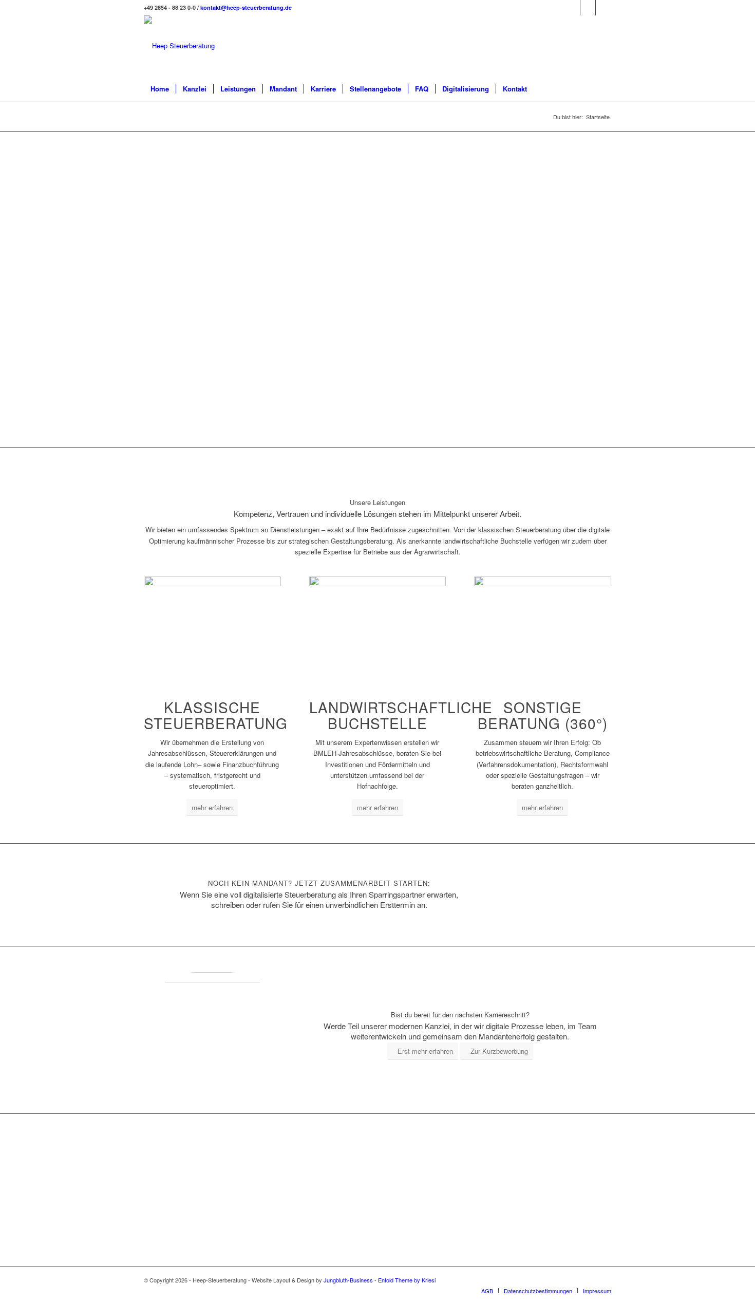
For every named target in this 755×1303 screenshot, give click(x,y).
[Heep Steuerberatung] (179, 45)
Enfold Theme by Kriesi (407, 1280)
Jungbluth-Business (348, 1280)
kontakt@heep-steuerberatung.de (246, 7)
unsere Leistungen (486, 177)
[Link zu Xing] (603, 7)
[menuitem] (160, 89)
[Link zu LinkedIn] (572, 7)
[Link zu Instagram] (587, 7)
